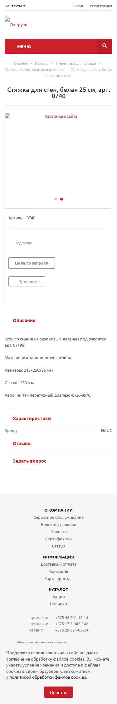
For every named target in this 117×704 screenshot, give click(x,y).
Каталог (58, 589)
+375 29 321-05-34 (71, 629)
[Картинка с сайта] (58, 154)
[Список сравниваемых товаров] (63, 26)
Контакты (58, 571)
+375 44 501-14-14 (71, 617)
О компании (58, 510)
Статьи (58, 545)
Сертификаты (58, 538)
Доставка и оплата (58, 564)
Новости (59, 531)
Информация (58, 556)
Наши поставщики (58, 524)
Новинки (58, 603)
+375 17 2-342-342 (71, 623)
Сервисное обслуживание (58, 517)
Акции (58, 596)
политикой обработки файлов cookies (47, 677)
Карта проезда (58, 578)
